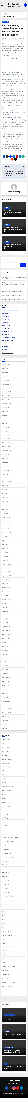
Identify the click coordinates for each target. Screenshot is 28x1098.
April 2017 (5, 666)
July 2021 (5, 540)
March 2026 (5, 380)
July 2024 (5, 458)
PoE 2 (3, 943)
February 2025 (6, 431)
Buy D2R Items (6, 347)
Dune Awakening (7, 810)
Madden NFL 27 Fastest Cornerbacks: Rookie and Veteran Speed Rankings (12, 1052)
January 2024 (6, 474)
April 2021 (5, 548)
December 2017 (6, 634)
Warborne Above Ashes (8, 982)
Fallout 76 (5, 825)
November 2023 (6, 482)
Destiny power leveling (19, 120)
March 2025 (5, 427)
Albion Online (5, 751)
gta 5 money (5, 868)
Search (4, 260)
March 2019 (5, 595)
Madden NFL (5, 880)
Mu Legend (5, 912)
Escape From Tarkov (7, 822)
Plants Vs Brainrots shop (9, 935)
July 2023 (5, 486)
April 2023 (5, 497)
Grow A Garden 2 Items (8, 350)
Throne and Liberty (7, 970)
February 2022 (6, 513)
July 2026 (5, 368)
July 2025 (5, 411)
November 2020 (6, 568)
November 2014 (6, 713)
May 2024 (5, 466)
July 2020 (5, 583)
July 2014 (5, 728)
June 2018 (5, 611)
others (4, 927)
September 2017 (6, 646)
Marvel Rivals (5, 892)
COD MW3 (4, 782)
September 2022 (6, 501)
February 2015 (6, 701)
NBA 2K (4, 915)
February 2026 (6, 384)
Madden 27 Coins (6, 328)
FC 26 (3, 829)
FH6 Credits (5, 316)
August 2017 (5, 650)
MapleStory (5, 888)
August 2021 (5, 536)
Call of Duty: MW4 (7, 767)
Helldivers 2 (5, 872)
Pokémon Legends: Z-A (8, 947)
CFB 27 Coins (5, 313)
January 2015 (6, 705)
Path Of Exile (5, 931)
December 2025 (6, 392)
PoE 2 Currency (6, 322)
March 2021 (5, 552)
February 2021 (6, 556)
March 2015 (5, 697)
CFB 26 (4, 771)
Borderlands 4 (6, 763)
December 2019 (6, 587)
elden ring (5, 814)
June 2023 (5, 489)
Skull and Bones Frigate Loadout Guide (13, 299)
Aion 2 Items (5, 344)
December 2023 (6, 478)
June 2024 (5, 462)
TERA (3, 962)
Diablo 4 (4, 798)
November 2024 (6, 443)
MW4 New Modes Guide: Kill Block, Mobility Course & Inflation (13, 1020)
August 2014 (5, 724)
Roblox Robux (6, 951)
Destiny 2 (5, 22)
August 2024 (5, 454)
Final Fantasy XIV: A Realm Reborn (11, 837)
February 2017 (6, 673)
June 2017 (5, 658)
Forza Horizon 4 (6, 849)
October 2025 (6, 399)
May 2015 (4, 689)
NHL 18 (4, 919)
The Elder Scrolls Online (8, 966)
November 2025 (6, 396)
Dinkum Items (6, 806)
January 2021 (6, 560)
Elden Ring (5, 818)
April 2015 (5, 693)
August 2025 (5, 407)
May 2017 (4, 662)
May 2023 (4, 493)
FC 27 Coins (5, 319)
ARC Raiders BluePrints (8, 337)
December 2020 (6, 564)
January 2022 (6, 517)
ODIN (3, 923)
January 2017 (6, 677)
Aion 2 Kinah (5, 747)
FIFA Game (5, 833)
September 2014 (6, 720)
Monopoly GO (5, 908)
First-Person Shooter (8, 841)
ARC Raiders (5, 755)
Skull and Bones (6, 955)
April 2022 (5, 509)
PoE (3, 939)
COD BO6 (4, 775)
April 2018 (5, 619)
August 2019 (5, 591)
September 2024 (6, 450)
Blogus (22, 1093)
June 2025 (5, 415)
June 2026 (5, 372)
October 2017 (5, 642)
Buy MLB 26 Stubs (7, 331)
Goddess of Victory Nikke (9, 857)
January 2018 (6, 630)
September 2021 (6, 533)
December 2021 (6, 521)
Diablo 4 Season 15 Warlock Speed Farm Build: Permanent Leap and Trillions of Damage (13, 284)
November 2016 (6, 685)
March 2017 (5, 669)
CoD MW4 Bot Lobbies (8, 340)
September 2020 (6, 576)
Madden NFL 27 (6, 884)
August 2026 (5, 364)
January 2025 (6, 435)
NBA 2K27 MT (5, 334)
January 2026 (6, 388)
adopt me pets (6, 739)
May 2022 (5, 505)
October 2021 (6, 529)
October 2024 (6, 446)
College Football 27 (7, 786)
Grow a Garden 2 (6, 865)
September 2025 (6, 403)
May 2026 (5, 376)
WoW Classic (5, 990)
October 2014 (6, 716)
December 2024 (6, 439)
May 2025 (4, 419)
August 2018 (5, 603)
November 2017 (6, 638)
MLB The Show (6, 900)
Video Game (5, 974)
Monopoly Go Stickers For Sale (10, 310)
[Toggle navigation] (2, 5)
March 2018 (5, 623)
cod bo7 (4, 778)
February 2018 (6, 626)
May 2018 (4, 615)
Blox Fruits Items (7, 759)
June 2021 (5, 544)
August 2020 (5, 579)
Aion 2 (4, 743)
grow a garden (6, 861)
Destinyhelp (13, 4)
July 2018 (5, 607)
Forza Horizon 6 (6, 853)
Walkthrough (5, 978)
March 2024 (5, 470)
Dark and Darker (6, 790)
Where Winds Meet (7, 986)
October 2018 (6, 599)
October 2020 (6, 572)
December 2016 (6, 681)
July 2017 (4, 654)
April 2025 (5, 423)
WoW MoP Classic (7, 994)
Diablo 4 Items (6, 325)
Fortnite (4, 845)
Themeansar (13, 1096)
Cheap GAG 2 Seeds (7, 353)
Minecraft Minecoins (8, 896)
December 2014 (6, 709)
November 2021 (6, 525)
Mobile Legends (6, 904)
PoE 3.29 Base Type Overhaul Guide (12, 295)
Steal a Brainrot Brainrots (9, 958)
